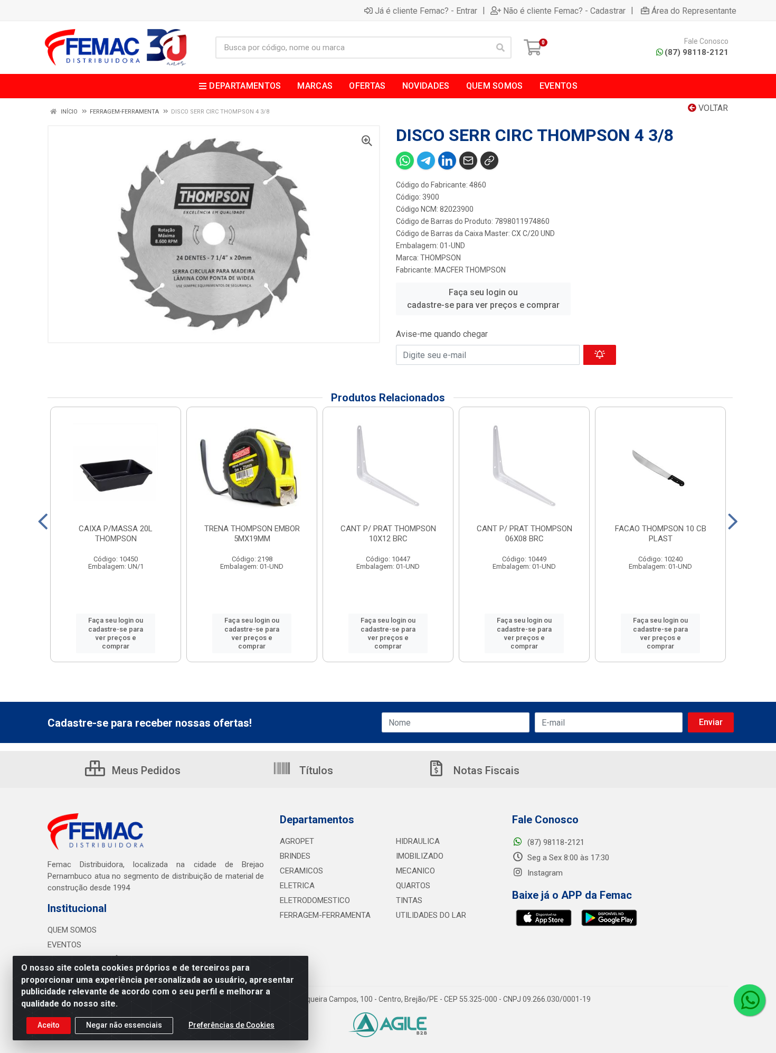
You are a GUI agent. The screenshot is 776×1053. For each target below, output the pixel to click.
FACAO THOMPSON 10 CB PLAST (660, 533)
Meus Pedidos (145, 770)
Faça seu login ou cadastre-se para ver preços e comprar (483, 298)
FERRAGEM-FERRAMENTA (325, 915)
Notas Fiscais (485, 770)
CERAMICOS (301, 871)
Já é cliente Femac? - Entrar (426, 10)
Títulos (315, 770)
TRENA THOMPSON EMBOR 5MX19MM (252, 533)
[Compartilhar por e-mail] (468, 161)
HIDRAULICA (418, 841)
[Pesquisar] (500, 47)
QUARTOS (413, 885)
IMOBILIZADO (419, 856)
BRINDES (295, 856)
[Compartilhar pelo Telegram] (426, 161)
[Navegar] (43, 522)
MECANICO (415, 871)
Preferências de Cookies (231, 1025)
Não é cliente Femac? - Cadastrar (564, 10)
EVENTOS (64, 944)
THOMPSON (440, 257)
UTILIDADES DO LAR (431, 915)
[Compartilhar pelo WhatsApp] (405, 161)
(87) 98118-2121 (696, 52)
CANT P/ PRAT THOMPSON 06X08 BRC (524, 533)
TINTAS (409, 900)
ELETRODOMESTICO (315, 900)
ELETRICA (297, 885)
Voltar (712, 108)
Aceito (48, 1025)
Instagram (544, 873)
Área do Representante (693, 10)
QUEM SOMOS (72, 930)
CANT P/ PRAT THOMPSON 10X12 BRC (388, 533)
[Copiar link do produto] (489, 161)
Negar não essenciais (124, 1025)
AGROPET (297, 841)
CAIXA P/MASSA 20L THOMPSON (116, 533)
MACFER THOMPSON (470, 270)
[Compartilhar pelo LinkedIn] (447, 161)
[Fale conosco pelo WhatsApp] (749, 1000)
